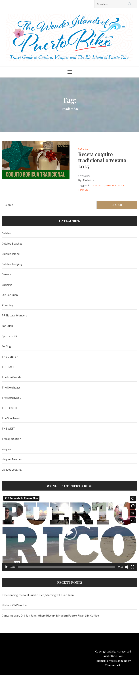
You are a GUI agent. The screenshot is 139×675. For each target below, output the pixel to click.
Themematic (113, 665)
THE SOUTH (9, 408)
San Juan (7, 326)
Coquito (105, 185)
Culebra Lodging (12, 264)
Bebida (96, 185)
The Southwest (11, 418)
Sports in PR (9, 336)
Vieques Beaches (12, 459)
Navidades (118, 185)
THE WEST (8, 428)
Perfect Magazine (116, 660)
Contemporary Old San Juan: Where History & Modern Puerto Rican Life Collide (50, 615)
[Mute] (127, 567)
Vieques (6, 449)
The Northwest (11, 397)
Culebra (6, 233)
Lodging (7, 284)
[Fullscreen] (132, 567)
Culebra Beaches (12, 243)
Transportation (11, 439)
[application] (69, 532)
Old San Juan (10, 295)
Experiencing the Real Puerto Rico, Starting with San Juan (38, 595)
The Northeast (11, 387)
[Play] (6, 567)
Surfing (6, 346)
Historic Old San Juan (15, 605)
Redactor (88, 180)
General (83, 148)
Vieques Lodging (12, 469)
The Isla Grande (11, 377)
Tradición (84, 189)
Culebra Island (11, 254)
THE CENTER (10, 356)
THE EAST (8, 367)
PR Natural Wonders (14, 315)
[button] (69, 532)
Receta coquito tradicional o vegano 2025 (102, 160)
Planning (7, 305)
